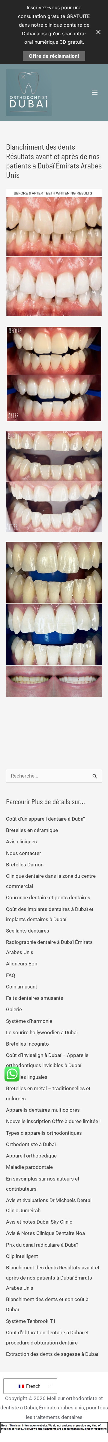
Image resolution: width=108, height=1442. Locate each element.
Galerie (14, 1009)
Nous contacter (23, 853)
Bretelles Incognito (27, 1044)
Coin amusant (21, 987)
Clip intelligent (22, 1256)
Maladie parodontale (29, 1167)
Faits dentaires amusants (34, 998)
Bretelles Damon (25, 865)
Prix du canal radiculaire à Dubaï (42, 1245)
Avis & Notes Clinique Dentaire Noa (45, 1233)
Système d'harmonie (29, 1021)
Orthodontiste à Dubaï (31, 1144)
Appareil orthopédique (31, 1156)
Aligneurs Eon (21, 964)
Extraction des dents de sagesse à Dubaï (52, 1354)
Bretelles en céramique (32, 830)
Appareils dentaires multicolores (43, 1110)
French (32, 1386)
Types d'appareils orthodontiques (44, 1133)
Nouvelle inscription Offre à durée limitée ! (53, 1121)
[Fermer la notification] (98, 32)
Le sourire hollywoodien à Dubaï (42, 1032)
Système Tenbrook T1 (31, 1321)
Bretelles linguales (26, 1077)
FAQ (10, 975)
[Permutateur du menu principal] (95, 93)
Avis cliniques (21, 842)
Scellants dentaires (27, 931)
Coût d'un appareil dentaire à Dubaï (45, 819)
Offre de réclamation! (54, 56)
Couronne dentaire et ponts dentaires (48, 898)
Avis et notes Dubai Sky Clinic (39, 1222)
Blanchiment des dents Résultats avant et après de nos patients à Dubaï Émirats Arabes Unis (53, 1278)
